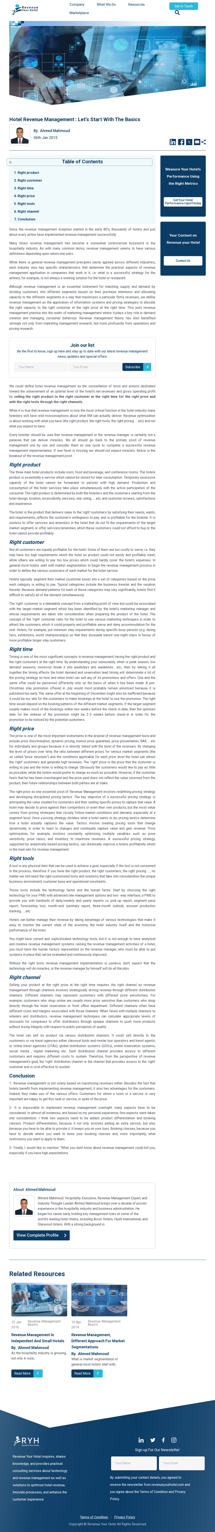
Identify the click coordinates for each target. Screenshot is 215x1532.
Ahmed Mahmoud (52, 130)
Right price (24, 196)
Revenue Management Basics (44, 1323)
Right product (26, 173)
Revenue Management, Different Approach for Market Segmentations (98, 1341)
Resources (136, 5)
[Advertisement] (82, 1168)
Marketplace (79, 13)
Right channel (26, 211)
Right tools (24, 204)
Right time (24, 188)
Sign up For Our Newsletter (157, 1450)
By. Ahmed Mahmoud (30, 1347)
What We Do (106, 5)
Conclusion (24, 219)
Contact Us (183, 260)
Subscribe (132, 367)
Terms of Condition (94, 1517)
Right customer (28, 180)
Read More (22, 1373)
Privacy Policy (124, 1517)
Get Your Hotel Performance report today (183, 201)
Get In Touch (184, 6)
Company (76, 5)
